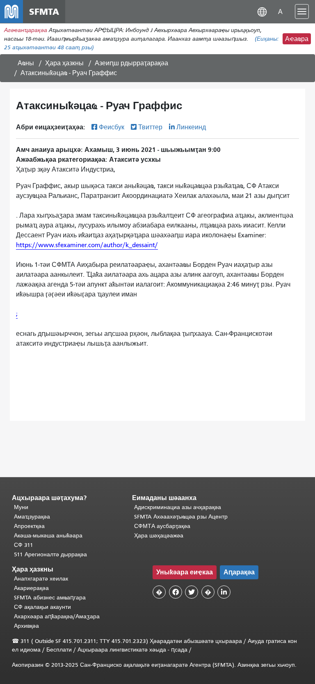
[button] (262, 11)
